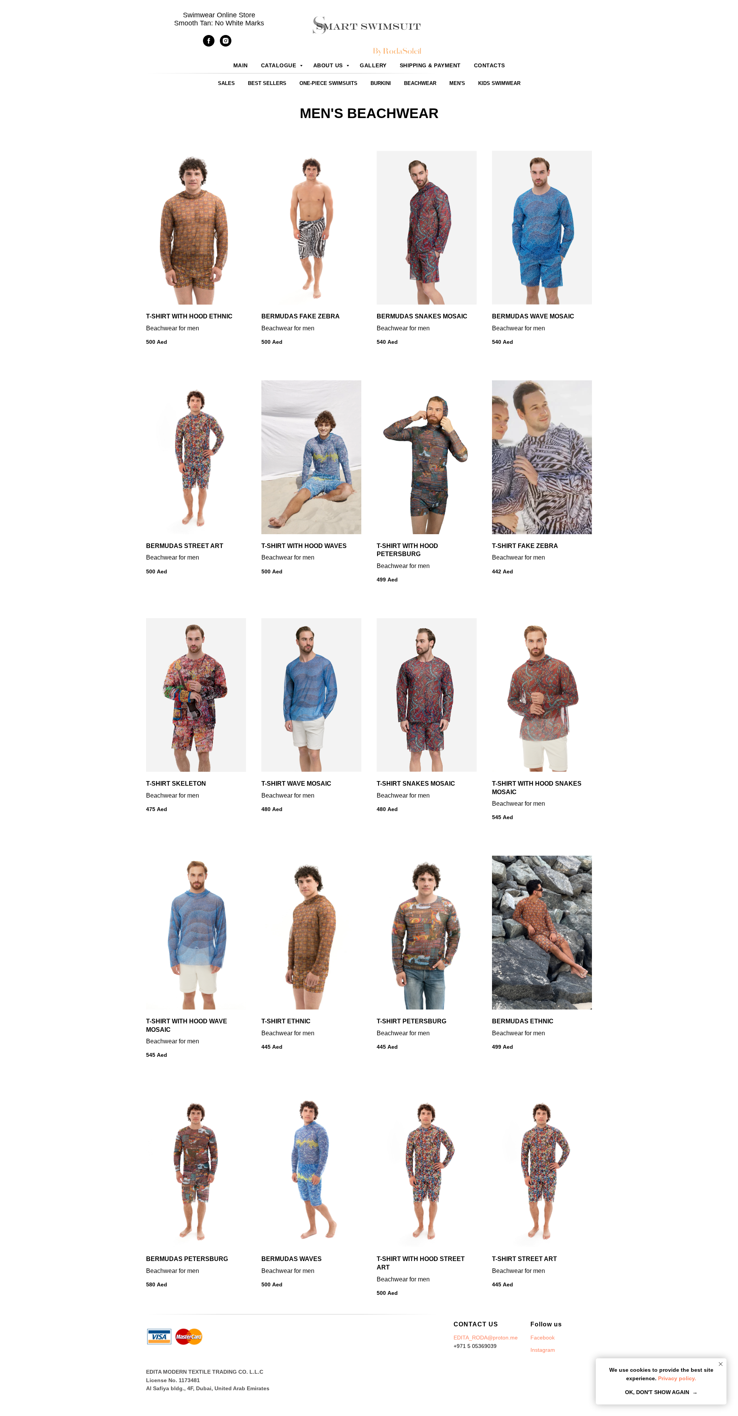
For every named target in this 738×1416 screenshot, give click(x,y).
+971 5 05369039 (475, 1346)
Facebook (542, 1337)
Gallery (373, 65)
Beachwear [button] (420, 83)
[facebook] (208, 44)
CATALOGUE (279, 65)
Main (240, 65)
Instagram (542, 1350)
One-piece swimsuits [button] (328, 83)
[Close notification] (721, 1364)
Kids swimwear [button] (499, 83)
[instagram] (225, 44)
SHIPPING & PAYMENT (430, 65)
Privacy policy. (676, 1378)
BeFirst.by (495, 1362)
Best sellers (267, 83)
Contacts (489, 65)
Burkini (381, 83)
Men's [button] (457, 83)
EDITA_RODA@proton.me (486, 1337)
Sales (226, 83)
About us (329, 65)
